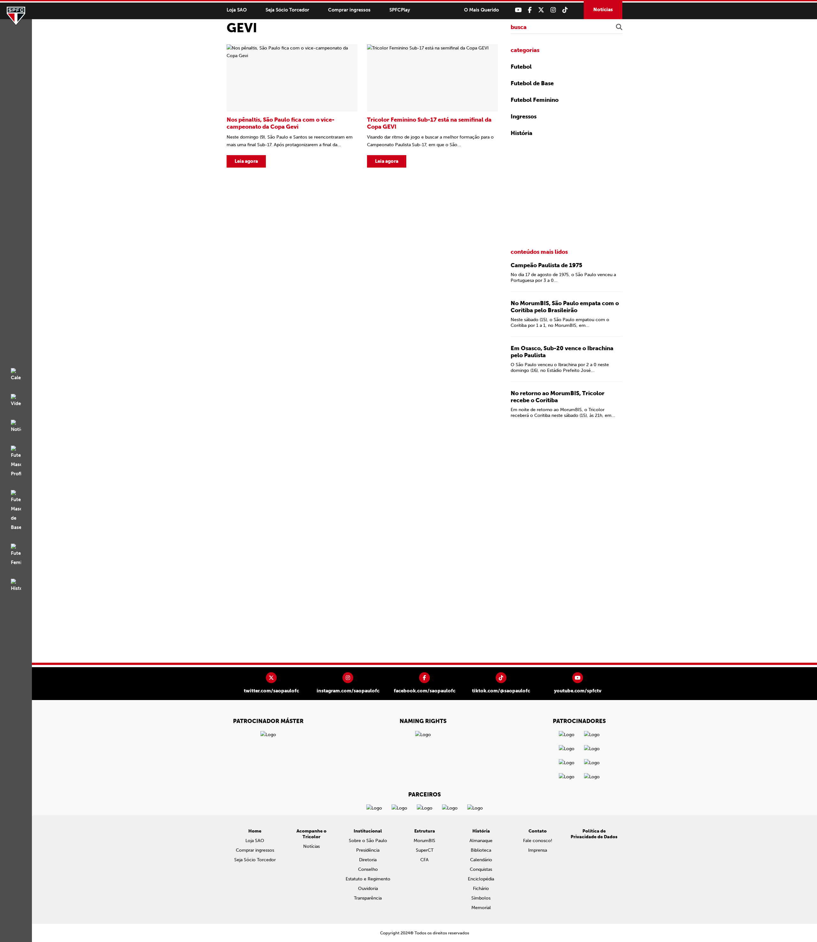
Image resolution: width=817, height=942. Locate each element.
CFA (424, 860)
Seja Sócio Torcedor (287, 10)
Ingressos (523, 116)
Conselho (368, 869)
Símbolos (481, 898)
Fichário (481, 888)
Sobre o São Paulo (368, 840)
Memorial (481, 907)
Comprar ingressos (349, 10)
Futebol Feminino (534, 99)
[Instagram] (553, 10)
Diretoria (368, 860)
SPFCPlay (399, 10)
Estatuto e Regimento (368, 879)
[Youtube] (518, 10)
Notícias (603, 9)
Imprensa (537, 850)
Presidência (367, 850)
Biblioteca (481, 850)
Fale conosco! (537, 840)
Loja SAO (237, 10)
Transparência (368, 898)
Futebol (521, 66)
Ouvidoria (368, 888)
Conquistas (481, 869)
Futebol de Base (532, 83)
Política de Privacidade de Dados (594, 834)
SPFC (16, 16)
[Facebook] (530, 10)
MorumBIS (424, 840)
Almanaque (480, 840)
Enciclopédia (481, 879)
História (521, 133)
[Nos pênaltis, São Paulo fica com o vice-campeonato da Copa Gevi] (292, 106)
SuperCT (424, 850)
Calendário (481, 860)
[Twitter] (541, 10)
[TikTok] (565, 10)
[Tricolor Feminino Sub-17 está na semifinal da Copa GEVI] (432, 106)
